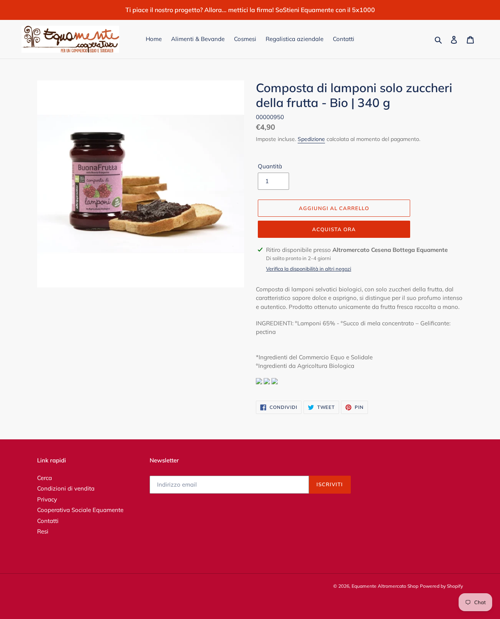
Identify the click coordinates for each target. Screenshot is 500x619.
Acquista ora (334, 229)
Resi (42, 531)
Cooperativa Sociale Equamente (80, 510)
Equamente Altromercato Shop (385, 586)
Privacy (47, 499)
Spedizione (311, 139)
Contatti (48, 520)
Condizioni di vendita (66, 488)
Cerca (44, 478)
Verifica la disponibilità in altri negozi (308, 269)
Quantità (270, 166)
